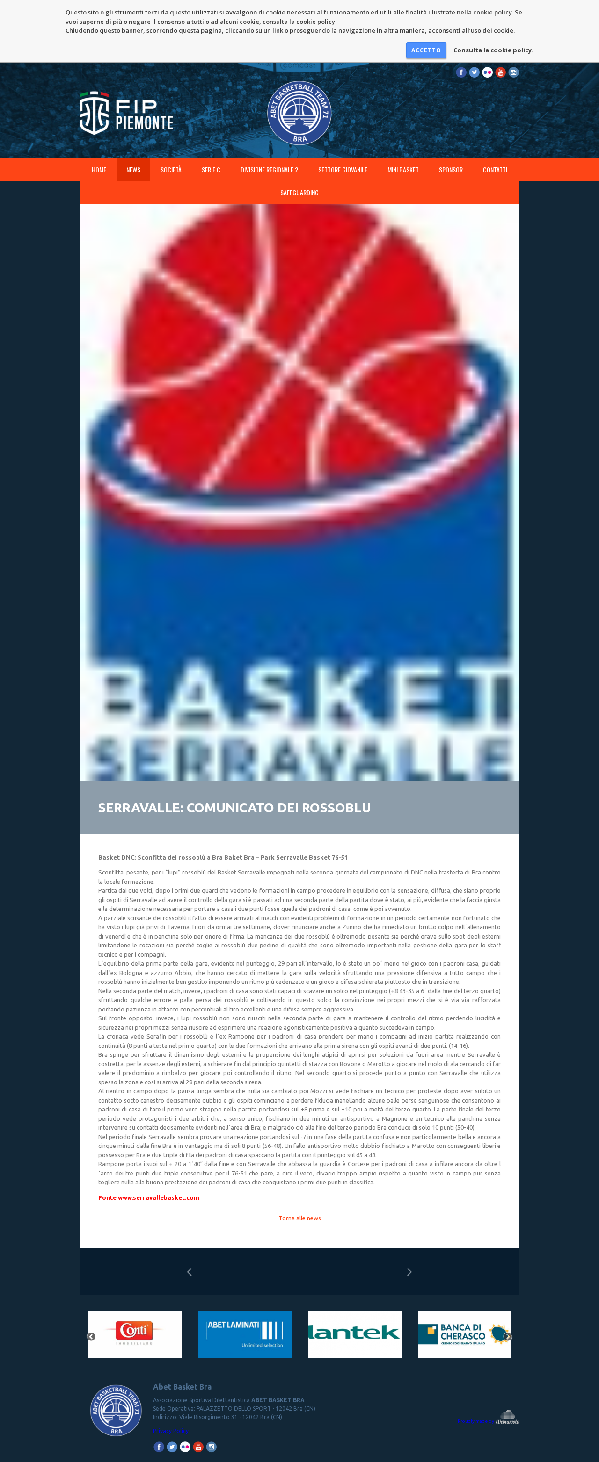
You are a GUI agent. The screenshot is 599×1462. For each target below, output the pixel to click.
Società (171, 169)
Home (99, 169)
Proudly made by (476, 1421)
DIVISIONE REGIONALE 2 (269, 169)
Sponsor (451, 169)
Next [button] (507, 1337)
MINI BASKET (403, 169)
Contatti (495, 169)
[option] (135, 1337)
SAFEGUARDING (299, 192)
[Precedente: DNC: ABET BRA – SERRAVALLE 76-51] (189, 1271)
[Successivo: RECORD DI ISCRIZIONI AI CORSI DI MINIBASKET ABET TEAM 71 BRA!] (409, 1271)
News (133, 169)
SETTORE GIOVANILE (342, 169)
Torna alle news (299, 1218)
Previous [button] (91, 1337)
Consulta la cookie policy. (493, 50)
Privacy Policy (171, 1431)
